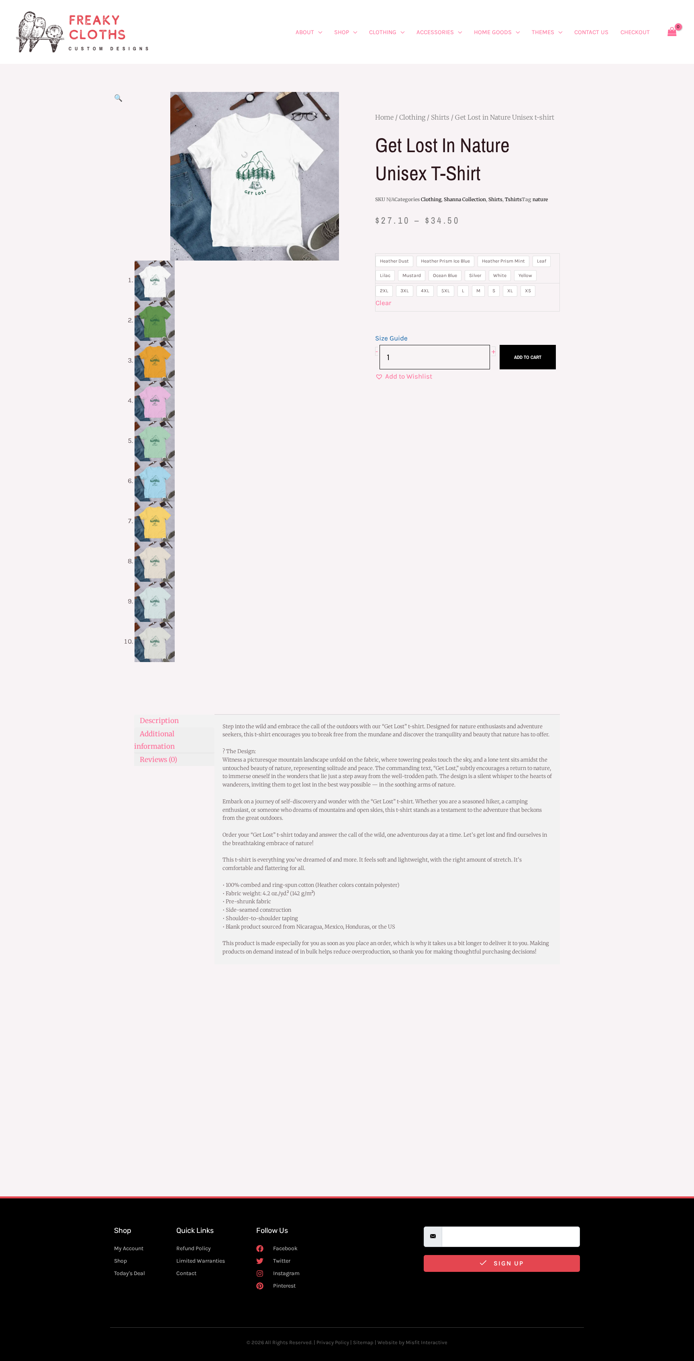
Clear (383, 303)
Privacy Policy (332, 1342)
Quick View (169, 1115)
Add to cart (527, 357)
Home (384, 117)
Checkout (635, 32)
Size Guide (391, 338)
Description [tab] (159, 720)
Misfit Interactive (426, 1342)
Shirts (440, 117)
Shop (341, 32)
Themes (543, 32)
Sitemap (363, 1342)
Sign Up (507, 1263)
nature (540, 199)
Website (388, 1342)
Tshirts (513, 199)
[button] (118, 98)
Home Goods (493, 32)
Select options (166, 1169)
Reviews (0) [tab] (158, 759)
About (305, 32)
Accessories (435, 32)
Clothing (382, 32)
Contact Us (591, 32)
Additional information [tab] (154, 740)
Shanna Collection (465, 199)
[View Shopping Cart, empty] (672, 32)
